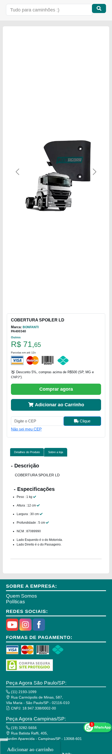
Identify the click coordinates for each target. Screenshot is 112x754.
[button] (17, 171)
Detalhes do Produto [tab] (27, 452)
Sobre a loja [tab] (55, 452)
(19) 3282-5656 (23, 728)
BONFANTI (31, 327)
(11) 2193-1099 (23, 692)
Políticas (15, 601)
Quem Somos (21, 596)
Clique (84, 421)
